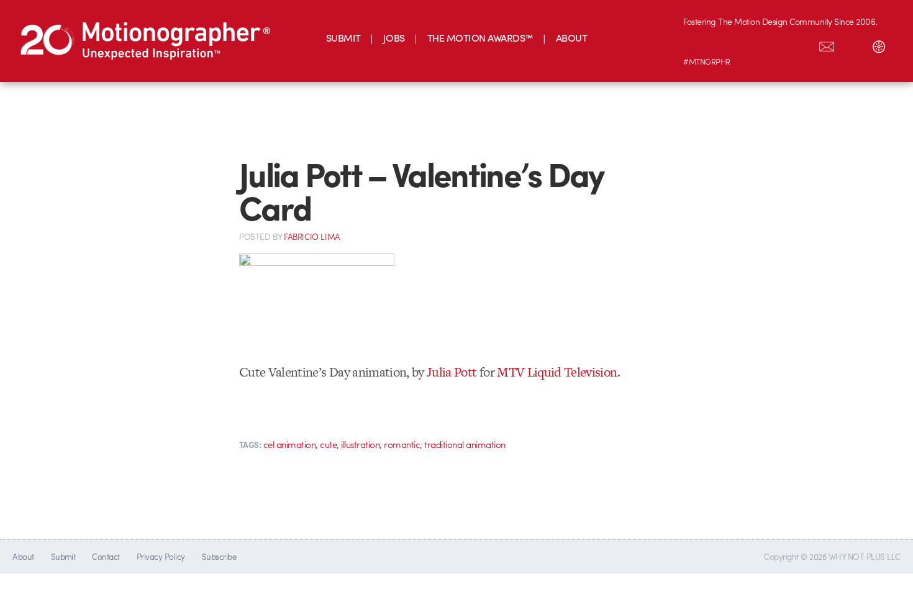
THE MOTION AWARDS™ (480, 37)
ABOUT (571, 37)
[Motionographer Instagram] (696, 44)
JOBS (394, 37)
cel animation (289, 444)
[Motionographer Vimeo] (748, 44)
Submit (63, 556)
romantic (402, 444)
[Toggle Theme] (879, 44)
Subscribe (219, 556)
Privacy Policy (161, 556)
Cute (328, 444)
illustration (360, 444)
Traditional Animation (464, 444)
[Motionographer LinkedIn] (722, 44)
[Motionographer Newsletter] (826, 44)
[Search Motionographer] (853, 44)
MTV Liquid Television (557, 372)
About (23, 556)
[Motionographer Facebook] (774, 44)
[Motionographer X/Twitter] (800, 44)
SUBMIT (343, 37)
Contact (105, 556)
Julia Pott (451, 372)
